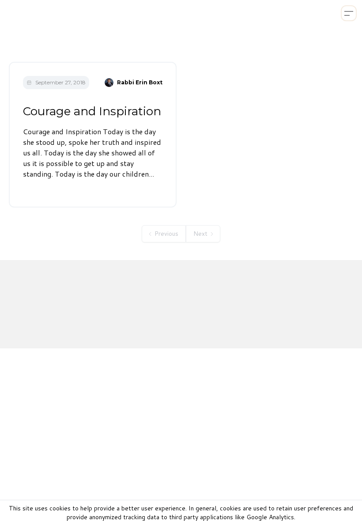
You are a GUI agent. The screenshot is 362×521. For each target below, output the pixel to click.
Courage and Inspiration (92, 111)
